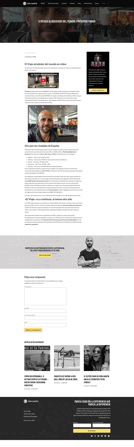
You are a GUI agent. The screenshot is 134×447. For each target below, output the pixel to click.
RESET (43, 3)
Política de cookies (29, 414)
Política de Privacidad (30, 416)
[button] (108, 3)
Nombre (27, 308)
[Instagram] (95, 436)
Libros (97, 3)
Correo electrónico (30, 315)
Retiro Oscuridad (53, 3)
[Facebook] (105, 436)
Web (25, 322)
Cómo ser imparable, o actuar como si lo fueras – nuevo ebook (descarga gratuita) (36, 381)
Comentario (28, 286)
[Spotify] (108, 436)
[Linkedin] (102, 436)
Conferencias (88, 3)
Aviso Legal (27, 411)
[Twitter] (98, 436)
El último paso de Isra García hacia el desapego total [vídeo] (96, 379)
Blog (79, 3)
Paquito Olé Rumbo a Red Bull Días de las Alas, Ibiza (65, 378)
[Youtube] (91, 436)
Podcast (72, 3)
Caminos (64, 3)
